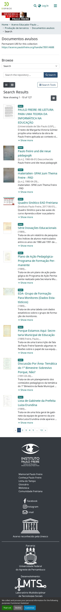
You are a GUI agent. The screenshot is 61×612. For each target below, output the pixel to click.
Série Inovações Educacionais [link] (37, 228)
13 (41, 430)
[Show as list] (6, 85)
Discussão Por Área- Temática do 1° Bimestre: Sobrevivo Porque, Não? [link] (37, 368)
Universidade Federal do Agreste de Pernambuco (30, 568)
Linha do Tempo (27, 481)
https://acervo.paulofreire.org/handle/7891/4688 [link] (28, 47)
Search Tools (49, 84)
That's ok (7, 607)
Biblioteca (24, 487)
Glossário (24, 484)
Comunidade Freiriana (30, 491)
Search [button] (52, 74)
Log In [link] (45, 5)
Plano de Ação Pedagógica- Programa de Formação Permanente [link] (36, 261)
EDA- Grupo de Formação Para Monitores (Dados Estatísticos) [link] (36, 298)
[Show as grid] (12, 85)
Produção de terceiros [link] (17, 28)
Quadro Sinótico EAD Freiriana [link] (38, 203)
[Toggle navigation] (55, 5)
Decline (18, 607)
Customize (29, 607)
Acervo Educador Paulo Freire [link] (25, 24)
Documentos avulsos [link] (43, 28)
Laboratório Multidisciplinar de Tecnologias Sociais (31, 594)
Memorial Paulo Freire (30, 474)
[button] (6, 5)
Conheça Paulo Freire (30, 477)
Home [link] (5, 24)
